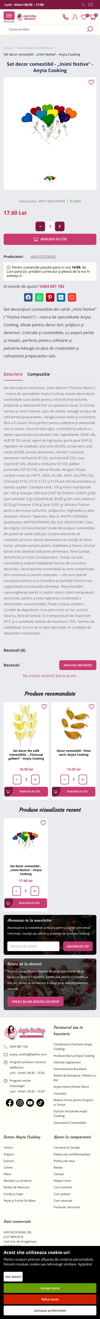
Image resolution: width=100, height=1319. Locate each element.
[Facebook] (28, 297)
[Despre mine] (95, 6)
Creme (8, 1167)
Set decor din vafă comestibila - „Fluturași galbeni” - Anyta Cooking (26, 755)
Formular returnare (67, 1207)
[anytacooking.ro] (25, 1032)
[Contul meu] (75, 17)
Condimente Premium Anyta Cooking (73, 1046)
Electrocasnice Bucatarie (70, 1069)
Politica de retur (64, 1161)
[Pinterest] (50, 297)
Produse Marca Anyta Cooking (74, 1056)
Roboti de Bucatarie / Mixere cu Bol (75, 1077)
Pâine (7, 1174)
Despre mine (62, 1181)
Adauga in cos (54, 239)
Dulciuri (9, 1161)
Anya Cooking (43, 256)
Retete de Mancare (16, 1187)
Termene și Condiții (67, 1147)
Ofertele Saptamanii (67, 1062)
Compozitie (38, 374)
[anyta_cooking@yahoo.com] (90, 5)
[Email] (72, 297)
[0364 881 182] (84, 5)
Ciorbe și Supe (13, 1194)
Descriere (13, 374)
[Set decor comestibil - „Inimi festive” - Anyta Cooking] (25, 840)
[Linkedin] (61, 297)
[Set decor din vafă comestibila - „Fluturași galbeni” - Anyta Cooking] (26, 725)
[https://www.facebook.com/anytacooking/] (10, 1103)
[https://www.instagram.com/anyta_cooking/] (20, 1103)
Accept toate (50, 1288)
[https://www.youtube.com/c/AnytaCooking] (30, 1103)
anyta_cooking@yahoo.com (28, 1054)
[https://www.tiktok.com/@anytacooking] (40, 1103)
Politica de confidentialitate (72, 1154)
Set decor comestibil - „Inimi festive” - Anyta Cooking (26, 870)
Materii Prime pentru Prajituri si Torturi (73, 1102)
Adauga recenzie (78, 665)
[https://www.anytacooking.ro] (26, 17)
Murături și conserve (18, 1181)
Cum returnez (63, 1200)
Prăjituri (9, 1154)
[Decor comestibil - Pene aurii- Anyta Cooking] (74, 725)
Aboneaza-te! (78, 946)
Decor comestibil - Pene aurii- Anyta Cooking (74, 753)
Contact (59, 1174)
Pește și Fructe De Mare (20, 1200)
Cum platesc (62, 1194)
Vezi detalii (13, 1276)
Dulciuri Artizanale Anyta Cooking (70, 1113)
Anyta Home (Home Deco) (71, 1087)
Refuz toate (50, 1299)
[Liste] (84, 17)
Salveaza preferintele (50, 1310)
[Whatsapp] (39, 297)
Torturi (8, 1147)
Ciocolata (60, 1093)
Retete (58, 1167)
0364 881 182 (52, 286)
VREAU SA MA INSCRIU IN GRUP (35, 1001)
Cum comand (63, 1187)
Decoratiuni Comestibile (70, 1123)
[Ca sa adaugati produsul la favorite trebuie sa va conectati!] (91, 82)
